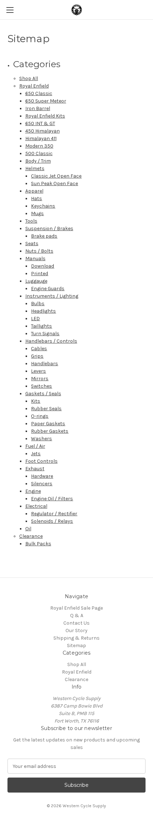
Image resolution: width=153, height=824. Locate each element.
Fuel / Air (35, 446)
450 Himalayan (42, 131)
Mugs (37, 213)
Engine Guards (47, 289)
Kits (35, 401)
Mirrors (39, 379)
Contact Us (76, 623)
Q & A (76, 615)
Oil (28, 529)
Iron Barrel (37, 108)
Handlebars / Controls (51, 341)
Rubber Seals (46, 409)
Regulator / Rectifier (54, 514)
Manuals (35, 258)
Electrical (36, 506)
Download (42, 266)
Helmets (34, 168)
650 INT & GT (40, 123)
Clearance (31, 536)
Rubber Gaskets (49, 431)
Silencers (41, 484)
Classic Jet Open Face (56, 176)
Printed (39, 273)
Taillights (41, 326)
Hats (36, 198)
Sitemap (76, 645)
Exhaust (34, 469)
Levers (38, 371)
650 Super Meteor (45, 101)
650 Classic (38, 93)
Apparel (34, 191)
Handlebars (44, 364)
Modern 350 (39, 146)
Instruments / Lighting (51, 296)
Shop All (28, 78)
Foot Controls (41, 461)
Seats (31, 243)
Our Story (76, 630)
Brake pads (44, 236)
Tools (31, 221)
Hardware (42, 476)
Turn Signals (45, 334)
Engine (33, 491)
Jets (36, 454)
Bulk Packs (38, 544)
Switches (41, 386)
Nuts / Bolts (39, 251)
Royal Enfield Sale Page (76, 608)
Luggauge (36, 281)
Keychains (43, 206)
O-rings (39, 416)
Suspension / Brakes (49, 228)
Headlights (43, 311)
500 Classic (39, 153)
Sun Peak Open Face (54, 183)
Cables (39, 349)
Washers (41, 439)
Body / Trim (38, 161)
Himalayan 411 (41, 138)
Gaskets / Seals (43, 394)
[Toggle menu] (10, 10)
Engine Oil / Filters (52, 499)
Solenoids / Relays (52, 521)
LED (35, 319)
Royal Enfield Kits (45, 116)
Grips (37, 356)
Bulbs (37, 304)
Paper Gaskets (48, 424)
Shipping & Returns (76, 638)
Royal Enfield (34, 86)
